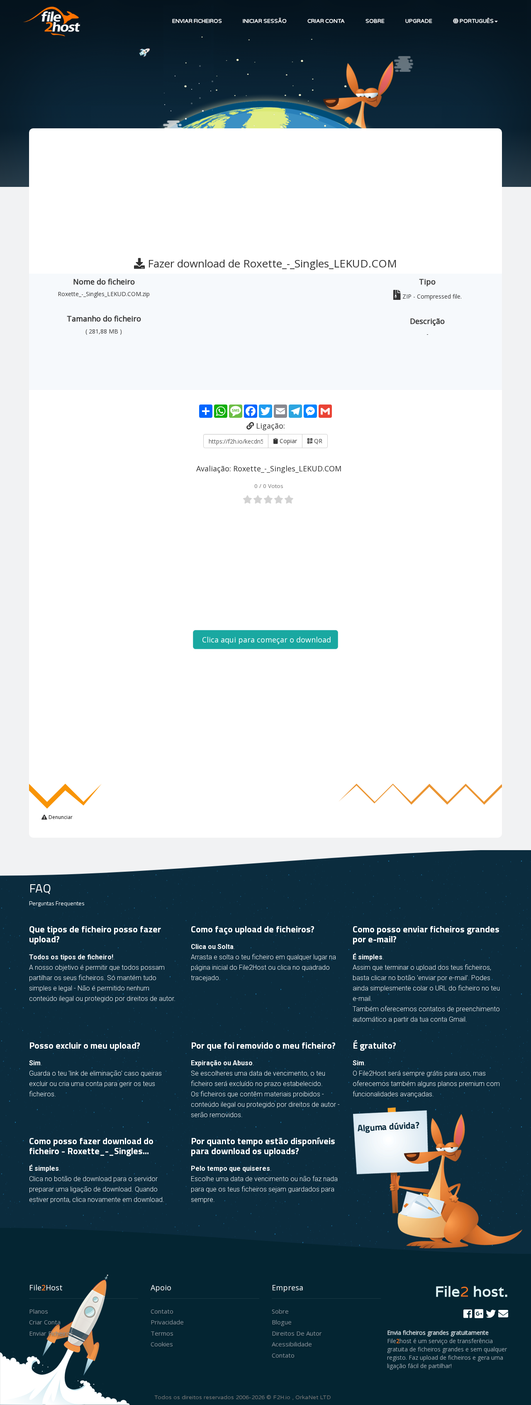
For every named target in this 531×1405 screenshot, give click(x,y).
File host (471, 1291)
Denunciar (60, 817)
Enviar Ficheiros (197, 21)
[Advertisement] (266, 189)
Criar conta (326, 21)
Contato (162, 1311)
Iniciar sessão (265, 21)
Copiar (287, 441)
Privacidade (167, 1322)
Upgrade (418, 21)
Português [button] (476, 21)
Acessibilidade (292, 1344)
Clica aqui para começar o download (265, 640)
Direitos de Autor (297, 1333)
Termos (162, 1333)
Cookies (162, 1344)
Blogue (282, 1322)
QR (317, 441)
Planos (38, 1311)
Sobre (375, 21)
